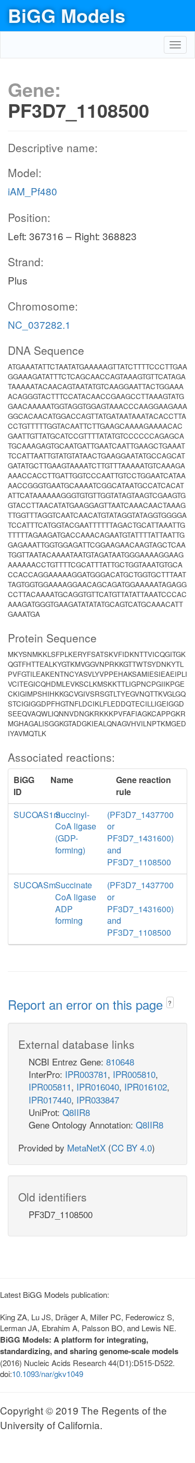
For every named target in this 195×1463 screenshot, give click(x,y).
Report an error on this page (87, 1004)
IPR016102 (145, 1086)
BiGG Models (66, 15)
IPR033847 (97, 1099)
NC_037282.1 (39, 324)
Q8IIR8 (76, 1112)
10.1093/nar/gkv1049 (47, 1373)
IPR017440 (50, 1099)
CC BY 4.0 (131, 1147)
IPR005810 (134, 1074)
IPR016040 (97, 1086)
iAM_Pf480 (32, 191)
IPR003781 (86, 1074)
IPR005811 (50, 1086)
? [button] (170, 1002)
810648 (120, 1061)
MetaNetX (86, 1147)
